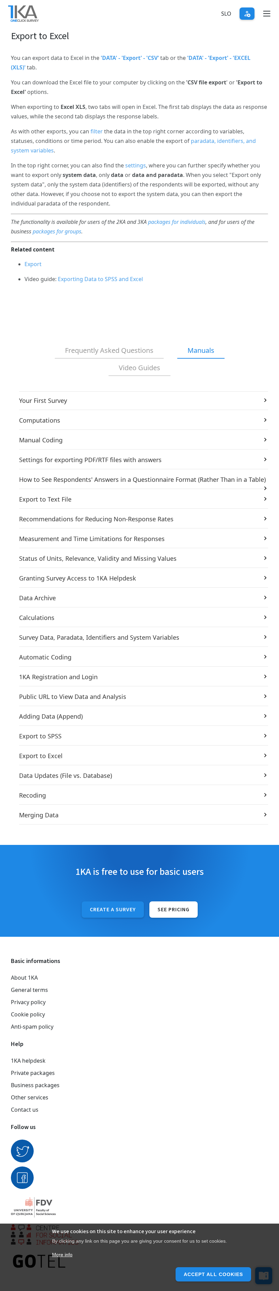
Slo (226, 13)
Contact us (24, 1109)
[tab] (109, 351)
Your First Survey (43, 400)
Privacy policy (28, 1002)
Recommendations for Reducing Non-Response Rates (96, 519)
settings (135, 165)
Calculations (36, 618)
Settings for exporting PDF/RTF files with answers (90, 460)
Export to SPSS (40, 736)
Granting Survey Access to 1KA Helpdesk (77, 578)
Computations (39, 420)
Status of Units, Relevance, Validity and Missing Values (98, 558)
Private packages (33, 1073)
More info (62, 1254)
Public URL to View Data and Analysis (72, 696)
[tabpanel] (139, 607)
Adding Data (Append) (51, 716)
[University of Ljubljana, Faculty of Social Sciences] (139, 1207)
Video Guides (139, 367)
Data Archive (37, 598)
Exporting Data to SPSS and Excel (100, 279)
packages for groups (57, 231)
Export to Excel (41, 756)
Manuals (200, 350)
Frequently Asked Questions (109, 350)
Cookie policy (28, 1014)
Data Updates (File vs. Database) (65, 775)
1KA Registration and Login (58, 677)
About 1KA (24, 977)
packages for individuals (177, 222)
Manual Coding (41, 440)
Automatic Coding (45, 657)
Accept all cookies (213, 1274)
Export (33, 264)
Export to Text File (45, 499)
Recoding (32, 795)
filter (97, 131)
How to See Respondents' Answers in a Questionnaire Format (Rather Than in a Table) (142, 479)
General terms (29, 990)
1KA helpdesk (28, 1060)
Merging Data (39, 815)
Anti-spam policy (32, 1026)
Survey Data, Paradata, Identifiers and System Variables (99, 637)
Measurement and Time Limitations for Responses (92, 539)
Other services (29, 1097)
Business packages (35, 1085)
